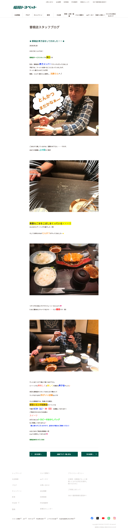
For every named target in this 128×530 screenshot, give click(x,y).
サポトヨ (30, 519)
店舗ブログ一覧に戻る (64, 454)
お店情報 (15, 479)
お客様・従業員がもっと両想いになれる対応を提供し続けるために (77, 481)
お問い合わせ (49, 2)
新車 (13, 497)
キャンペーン (17, 491)
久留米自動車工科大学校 (66, 519)
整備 (13, 509)
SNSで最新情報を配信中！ (100, 2)
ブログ (14, 485)
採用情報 (66, 2)
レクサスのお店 (51, 519)
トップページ (17, 473)
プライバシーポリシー (76, 473)
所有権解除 (74, 2)
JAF (24, 519)
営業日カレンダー (85, 2)
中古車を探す (40, 519)
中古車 (14, 503)
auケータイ (44, 479)
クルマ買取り (45, 473)
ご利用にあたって (74, 489)
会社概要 (58, 2)
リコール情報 (16, 519)
